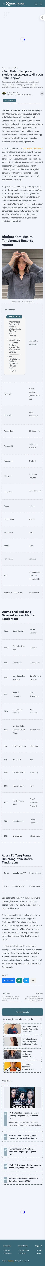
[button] (36, 3)
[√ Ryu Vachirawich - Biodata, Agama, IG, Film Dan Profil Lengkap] (12, 1029)
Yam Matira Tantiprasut (32, 148)
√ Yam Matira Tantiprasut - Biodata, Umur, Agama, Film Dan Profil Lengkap (15, 329)
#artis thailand (10, 100)
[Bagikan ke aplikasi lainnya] (33, 980)
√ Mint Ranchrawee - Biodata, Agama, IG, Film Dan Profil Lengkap (15, 363)
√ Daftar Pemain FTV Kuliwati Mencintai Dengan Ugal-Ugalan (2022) (22, 1152)
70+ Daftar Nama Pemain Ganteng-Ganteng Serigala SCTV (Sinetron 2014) (24, 1116)
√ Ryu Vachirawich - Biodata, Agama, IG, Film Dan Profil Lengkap (29, 1029)
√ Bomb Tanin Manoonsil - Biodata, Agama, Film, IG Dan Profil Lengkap (14, 346)
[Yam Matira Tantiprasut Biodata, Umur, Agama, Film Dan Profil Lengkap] (22, 274)
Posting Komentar (22, 1012)
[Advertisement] (22, 39)
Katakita (11, 1261)
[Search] (41, 3)
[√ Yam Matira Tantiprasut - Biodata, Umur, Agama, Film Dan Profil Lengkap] (12, 1054)
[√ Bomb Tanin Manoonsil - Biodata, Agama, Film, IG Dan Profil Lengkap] (12, 1066)
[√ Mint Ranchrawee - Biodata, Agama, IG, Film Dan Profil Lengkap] (12, 1041)
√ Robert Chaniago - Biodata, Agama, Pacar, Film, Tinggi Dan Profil (25, 1166)
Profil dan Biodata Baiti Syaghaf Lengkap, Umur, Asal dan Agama (23, 1136)
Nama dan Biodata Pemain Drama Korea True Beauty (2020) (23, 1179)
